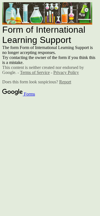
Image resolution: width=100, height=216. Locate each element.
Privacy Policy (66, 72)
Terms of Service (35, 72)
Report (65, 81)
